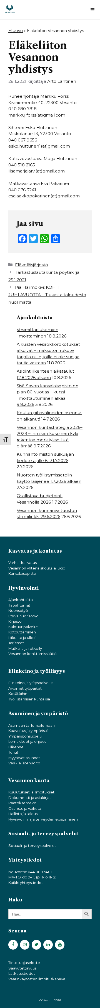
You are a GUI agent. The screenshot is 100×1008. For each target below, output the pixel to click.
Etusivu (15, 30)
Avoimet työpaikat (25, 688)
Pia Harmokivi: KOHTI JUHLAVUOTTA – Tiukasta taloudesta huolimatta (47, 295)
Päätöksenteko (22, 803)
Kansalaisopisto (22, 573)
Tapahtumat (19, 605)
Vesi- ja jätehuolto (24, 763)
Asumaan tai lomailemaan (31, 725)
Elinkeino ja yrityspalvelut (30, 682)
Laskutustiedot (21, 973)
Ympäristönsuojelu (25, 736)
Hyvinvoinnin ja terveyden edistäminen (43, 819)
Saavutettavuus (22, 968)
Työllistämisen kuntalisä (29, 699)
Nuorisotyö (18, 610)
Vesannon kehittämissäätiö (32, 653)
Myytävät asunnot (24, 758)
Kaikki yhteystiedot (25, 882)
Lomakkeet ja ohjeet (27, 741)
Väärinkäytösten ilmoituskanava (36, 979)
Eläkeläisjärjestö (31, 264)
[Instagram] (24, 945)
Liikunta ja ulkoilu (23, 637)
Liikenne (16, 747)
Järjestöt (16, 643)
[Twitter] (36, 945)
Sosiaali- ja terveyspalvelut (32, 845)
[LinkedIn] (48, 945)
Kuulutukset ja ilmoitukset (31, 792)
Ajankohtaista (20, 599)
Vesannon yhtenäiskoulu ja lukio (36, 568)
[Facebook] (13, 945)
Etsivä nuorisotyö (23, 616)
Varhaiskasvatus (22, 562)
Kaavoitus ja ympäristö (28, 730)
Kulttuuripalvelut (23, 627)
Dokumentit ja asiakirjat (29, 797)
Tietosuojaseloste (24, 962)
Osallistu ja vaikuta (24, 808)
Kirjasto (15, 621)
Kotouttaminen (22, 632)
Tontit (13, 752)
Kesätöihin (17, 693)
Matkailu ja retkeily (25, 648)
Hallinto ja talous (23, 813)
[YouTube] (59, 945)
